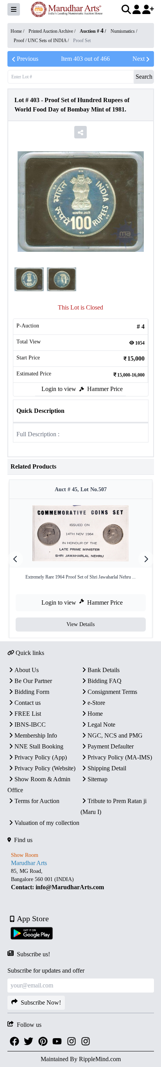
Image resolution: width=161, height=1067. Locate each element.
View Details (80, 624)
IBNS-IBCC (30, 724)
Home (95, 713)
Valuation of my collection (46, 822)
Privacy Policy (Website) (44, 768)
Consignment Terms (112, 691)
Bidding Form (31, 691)
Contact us (27, 702)
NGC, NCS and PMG (115, 735)
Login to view (58, 389)
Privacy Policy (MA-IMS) (120, 757)
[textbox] (80, 879)
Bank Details (104, 670)
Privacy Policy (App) (40, 757)
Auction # (92, 31)
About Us (26, 670)
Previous (27, 58)
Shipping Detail (107, 768)
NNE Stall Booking (38, 746)
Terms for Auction (36, 801)
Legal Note (101, 724)
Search (144, 76)
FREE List (27, 713)
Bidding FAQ (105, 681)
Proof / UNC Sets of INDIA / (42, 40)
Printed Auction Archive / (53, 31)
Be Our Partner (33, 681)
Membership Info (35, 735)
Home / (18, 31)
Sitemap (97, 779)
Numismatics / (124, 31)
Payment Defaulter (111, 746)
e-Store (96, 702)
